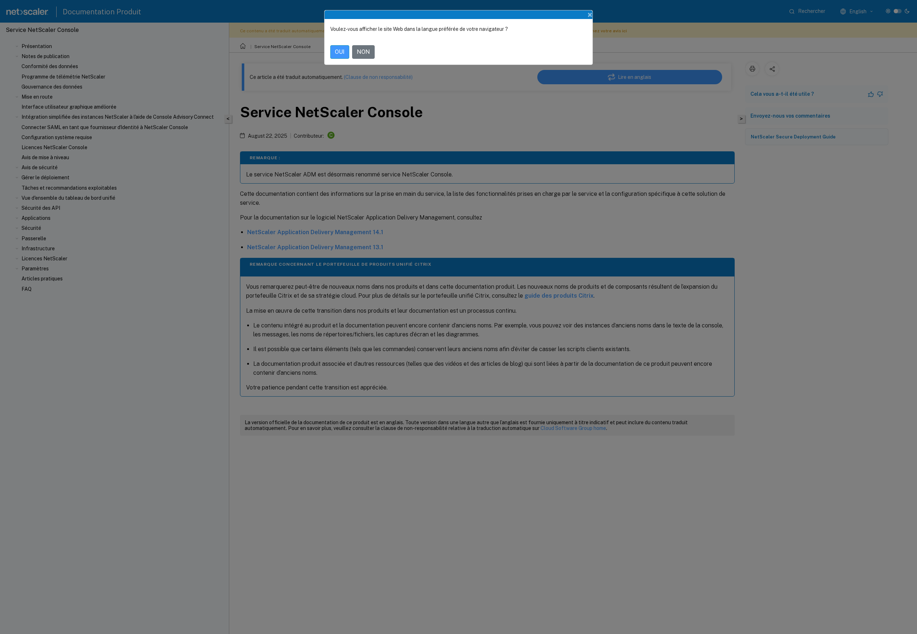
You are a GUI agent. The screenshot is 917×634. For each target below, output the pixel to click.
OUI (340, 51)
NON (363, 51)
